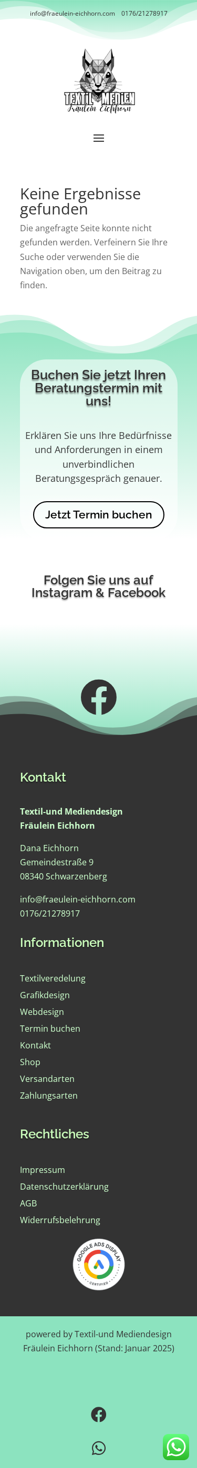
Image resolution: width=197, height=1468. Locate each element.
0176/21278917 (144, 13)
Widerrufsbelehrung (60, 1220)
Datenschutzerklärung (64, 1186)
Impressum (42, 1170)
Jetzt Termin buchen (98, 514)
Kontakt (35, 1045)
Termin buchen (50, 1028)
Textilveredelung (53, 978)
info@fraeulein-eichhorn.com (72, 13)
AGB (28, 1203)
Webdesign (42, 1012)
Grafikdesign (45, 995)
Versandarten (47, 1079)
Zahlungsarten (49, 1095)
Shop (30, 1062)
